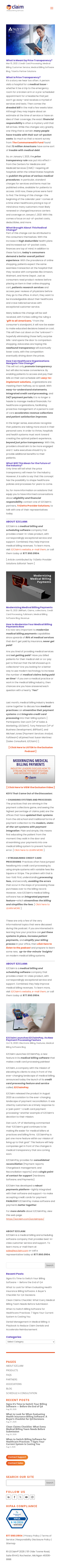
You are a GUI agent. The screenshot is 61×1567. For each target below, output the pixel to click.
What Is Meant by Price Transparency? (29, 60)
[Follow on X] (20, 1497)
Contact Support (17, 1457)
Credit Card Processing (30, 63)
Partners (11, 1379)
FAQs (9, 1374)
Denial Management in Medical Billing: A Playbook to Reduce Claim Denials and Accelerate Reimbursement (28, 1325)
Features (40, 1043)
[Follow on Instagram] (32, 1497)
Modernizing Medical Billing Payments (29, 607)
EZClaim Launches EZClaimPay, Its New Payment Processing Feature (29, 1039)
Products (12, 1370)
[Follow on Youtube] (26, 1497)
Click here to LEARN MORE (28, 850)
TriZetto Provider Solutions (33, 505)
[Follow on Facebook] (14, 1497)
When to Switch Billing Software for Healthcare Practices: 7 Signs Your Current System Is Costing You (29, 1312)
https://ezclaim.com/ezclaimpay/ (25, 1219)
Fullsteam (28, 614)
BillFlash (22, 610)
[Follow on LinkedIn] (8, 1497)
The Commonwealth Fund (28, 142)
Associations (14, 1384)
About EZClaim (14, 1365)
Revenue (25, 618)
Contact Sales (15, 1463)
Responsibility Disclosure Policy (33, 1539)
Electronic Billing (27, 1043)
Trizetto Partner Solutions (23, 71)
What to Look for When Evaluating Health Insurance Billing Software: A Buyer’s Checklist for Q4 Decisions (29, 1291)
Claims (30, 610)
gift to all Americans (19, 320)
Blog (9, 1388)
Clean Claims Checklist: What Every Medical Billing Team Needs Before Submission (26, 1429)
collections (40, 610)
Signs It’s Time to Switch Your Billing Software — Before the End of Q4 (26, 1405)
